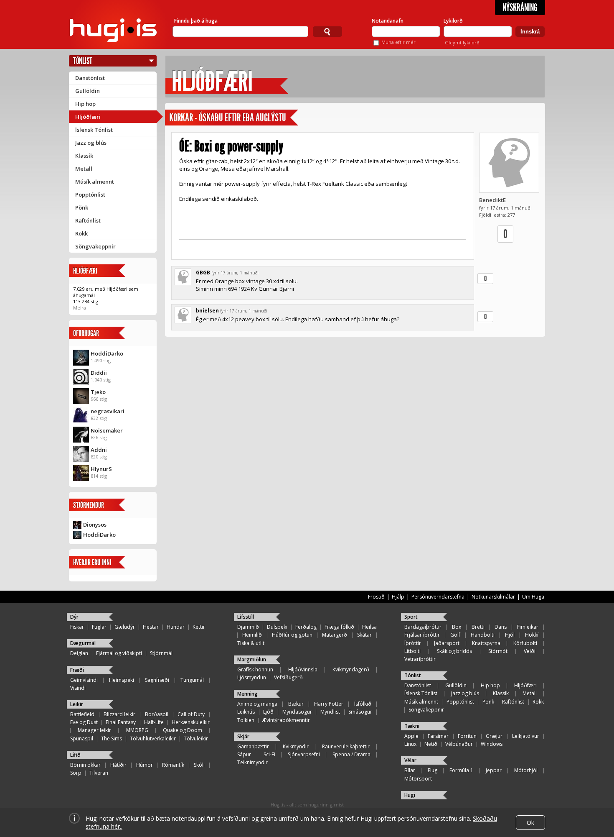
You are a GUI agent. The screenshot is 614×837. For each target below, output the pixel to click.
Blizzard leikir (119, 714)
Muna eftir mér (398, 42)
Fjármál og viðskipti (119, 653)
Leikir (76, 704)
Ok (530, 823)
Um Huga (533, 596)
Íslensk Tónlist (94, 129)
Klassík (84, 155)
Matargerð (334, 634)
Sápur (244, 754)
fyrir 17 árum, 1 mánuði (235, 273)
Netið (430, 743)
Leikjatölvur (525, 736)
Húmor (144, 764)
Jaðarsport (446, 643)
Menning (247, 693)
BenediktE (492, 200)
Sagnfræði (157, 679)
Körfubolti (525, 643)
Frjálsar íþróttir (422, 634)
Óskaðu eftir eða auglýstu (242, 117)
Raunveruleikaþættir (346, 746)
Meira (79, 308)
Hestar (151, 626)
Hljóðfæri (88, 116)
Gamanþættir (253, 746)
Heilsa (369, 626)
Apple (411, 736)
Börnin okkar (85, 764)
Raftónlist (88, 220)
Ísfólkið (362, 703)
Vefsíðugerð (288, 677)
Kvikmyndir (296, 746)
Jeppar (494, 770)
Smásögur (360, 711)
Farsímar (438, 736)
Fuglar (99, 626)
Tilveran (98, 772)
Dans (501, 626)
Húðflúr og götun (292, 634)
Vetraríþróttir (420, 659)
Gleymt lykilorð (462, 42)
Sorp (75, 772)
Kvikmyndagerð (350, 669)
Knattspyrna (486, 643)
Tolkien (245, 720)
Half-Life (154, 722)
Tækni (411, 725)
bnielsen (207, 310)
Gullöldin (87, 91)
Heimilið (252, 634)
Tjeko (98, 392)
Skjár (243, 736)
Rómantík (173, 764)
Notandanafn (387, 20)
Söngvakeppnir (95, 246)
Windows (491, 743)
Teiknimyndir (252, 762)
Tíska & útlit (250, 643)
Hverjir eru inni (92, 562)
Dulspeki (277, 626)
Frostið (376, 596)
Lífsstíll (245, 616)
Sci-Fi (269, 754)
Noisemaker (107, 430)
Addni (99, 449)
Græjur (494, 736)
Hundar (176, 626)
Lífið (75, 754)
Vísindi (78, 687)
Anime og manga (257, 703)
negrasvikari (107, 411)
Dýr (74, 616)
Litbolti (412, 651)
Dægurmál (83, 643)
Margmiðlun (251, 659)
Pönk (81, 207)
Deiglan (79, 653)
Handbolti (483, 634)
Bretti (478, 626)
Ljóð (268, 711)
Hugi (409, 795)
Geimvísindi (84, 679)
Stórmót (497, 651)
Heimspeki (121, 679)
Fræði (77, 669)
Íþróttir (412, 643)
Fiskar (77, 626)
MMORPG (137, 730)
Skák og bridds (454, 651)
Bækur (296, 703)
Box (456, 626)
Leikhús (246, 711)
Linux (410, 743)
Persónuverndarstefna (437, 596)
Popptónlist (90, 194)
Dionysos (95, 524)
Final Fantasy (121, 722)
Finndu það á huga (196, 20)
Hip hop (85, 104)
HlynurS (101, 469)
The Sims (111, 738)
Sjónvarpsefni (304, 754)
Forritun (467, 736)
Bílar (409, 770)
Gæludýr (124, 626)
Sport (411, 616)
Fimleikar (527, 626)
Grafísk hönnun (255, 669)
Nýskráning (520, 7)
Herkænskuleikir (191, 722)
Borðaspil (156, 714)
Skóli (199, 764)
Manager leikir (94, 730)
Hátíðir (118, 764)
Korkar (181, 117)
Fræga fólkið (339, 626)
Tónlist (82, 61)
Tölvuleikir (196, 738)
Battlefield (82, 714)
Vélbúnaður (459, 743)
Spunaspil (81, 738)
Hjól (510, 634)
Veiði (529, 651)
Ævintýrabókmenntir (286, 720)
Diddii (99, 372)
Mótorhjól (526, 770)
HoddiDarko (107, 353)
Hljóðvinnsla (302, 669)
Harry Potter (328, 703)
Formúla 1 (461, 770)
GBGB (203, 272)
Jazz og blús (91, 142)
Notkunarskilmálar (493, 596)
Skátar (364, 634)
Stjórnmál (161, 653)
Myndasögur (297, 711)
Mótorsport (418, 778)
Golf (455, 634)
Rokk (81, 233)
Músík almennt (94, 181)
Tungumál (192, 679)
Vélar (410, 760)
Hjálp (398, 596)
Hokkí (531, 634)
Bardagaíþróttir (422, 626)
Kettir (199, 626)
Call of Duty (191, 714)
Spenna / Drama (351, 754)
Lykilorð (453, 20)
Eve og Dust (84, 722)
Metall (83, 168)
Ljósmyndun (251, 677)
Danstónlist (90, 78)
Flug (432, 770)
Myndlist (330, 711)
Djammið (248, 626)
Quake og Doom (182, 730)
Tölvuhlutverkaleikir (153, 738)
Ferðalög (306, 626)
